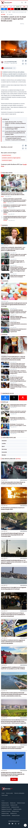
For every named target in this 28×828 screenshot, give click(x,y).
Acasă (3, 12)
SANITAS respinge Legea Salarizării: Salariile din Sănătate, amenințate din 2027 (18, 318)
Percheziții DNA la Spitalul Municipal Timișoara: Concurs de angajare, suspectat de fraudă (18, 311)
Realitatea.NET (12, 61)
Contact (3, 793)
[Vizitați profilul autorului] (2, 62)
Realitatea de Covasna (6, 807)
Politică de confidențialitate (19, 793)
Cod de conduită (5, 795)
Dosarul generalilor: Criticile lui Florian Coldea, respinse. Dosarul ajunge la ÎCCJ (18, 372)
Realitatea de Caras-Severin (7, 809)
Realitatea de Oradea (15, 807)
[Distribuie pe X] (26, 64)
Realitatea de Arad (15, 811)
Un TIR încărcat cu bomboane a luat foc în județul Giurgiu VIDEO (15, 128)
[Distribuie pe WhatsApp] (23, 64)
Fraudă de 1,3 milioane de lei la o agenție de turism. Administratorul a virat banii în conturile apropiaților (13, 641)
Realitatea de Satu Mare (6, 815)
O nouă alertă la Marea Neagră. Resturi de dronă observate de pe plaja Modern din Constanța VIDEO (15, 132)
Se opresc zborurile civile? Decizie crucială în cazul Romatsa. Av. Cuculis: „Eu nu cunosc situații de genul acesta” (18, 379)
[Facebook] (4, 9)
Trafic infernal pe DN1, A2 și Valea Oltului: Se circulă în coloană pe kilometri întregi (15, 123)
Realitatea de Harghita (17, 809)
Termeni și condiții (9, 793)
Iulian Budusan (23, 480)
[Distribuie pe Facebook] (26, 61)
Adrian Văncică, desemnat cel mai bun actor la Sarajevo (17, 276)
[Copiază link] (23, 61)
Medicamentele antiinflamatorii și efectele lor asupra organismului (18, 330)
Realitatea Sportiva (5, 802)
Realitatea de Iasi (13, 813)
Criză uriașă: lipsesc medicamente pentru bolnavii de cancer (18, 324)
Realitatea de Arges (5, 813)
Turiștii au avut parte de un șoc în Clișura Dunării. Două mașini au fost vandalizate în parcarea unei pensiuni (13, 614)
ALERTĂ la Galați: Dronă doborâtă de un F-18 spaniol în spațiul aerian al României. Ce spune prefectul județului (15, 138)
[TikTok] (24, 9)
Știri (6, 12)
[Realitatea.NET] (6, 3)
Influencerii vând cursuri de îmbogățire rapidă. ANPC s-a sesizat (17, 262)
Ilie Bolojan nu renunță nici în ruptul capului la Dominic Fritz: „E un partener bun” (14, 205)
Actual (10, 12)
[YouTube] (11, 9)
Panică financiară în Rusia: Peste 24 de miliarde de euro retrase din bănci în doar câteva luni (12, 194)
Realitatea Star (12, 802)
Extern (2, 196)
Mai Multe (14, 779)
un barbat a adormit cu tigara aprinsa (11, 157)
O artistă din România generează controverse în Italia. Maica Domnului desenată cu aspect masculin (14, 218)
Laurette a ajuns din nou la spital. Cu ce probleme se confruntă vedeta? (18, 256)
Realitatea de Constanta (6, 811)
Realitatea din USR (14, 805)
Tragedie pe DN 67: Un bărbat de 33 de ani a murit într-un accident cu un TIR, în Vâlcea (13, 668)
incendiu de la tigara (7, 160)
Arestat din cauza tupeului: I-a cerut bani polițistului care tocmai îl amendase (12, 747)
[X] (17, 9)
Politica (5, 207)
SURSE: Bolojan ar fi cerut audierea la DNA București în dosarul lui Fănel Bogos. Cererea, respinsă (18, 386)
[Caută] (22, 2)
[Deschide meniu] (25, 2)
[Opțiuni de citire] (25, 825)
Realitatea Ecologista (21, 802)
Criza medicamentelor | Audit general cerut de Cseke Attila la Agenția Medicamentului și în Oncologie (14, 304)
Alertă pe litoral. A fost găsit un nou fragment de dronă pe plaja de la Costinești (13, 588)
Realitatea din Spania (16, 815)
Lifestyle (5, 220)
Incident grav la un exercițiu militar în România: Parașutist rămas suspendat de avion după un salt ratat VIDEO (12, 774)
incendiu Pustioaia (6, 155)
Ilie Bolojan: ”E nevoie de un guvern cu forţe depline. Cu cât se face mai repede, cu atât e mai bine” (14, 211)
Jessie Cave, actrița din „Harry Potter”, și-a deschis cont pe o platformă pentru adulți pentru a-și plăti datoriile (13, 249)
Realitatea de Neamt (5, 805)
